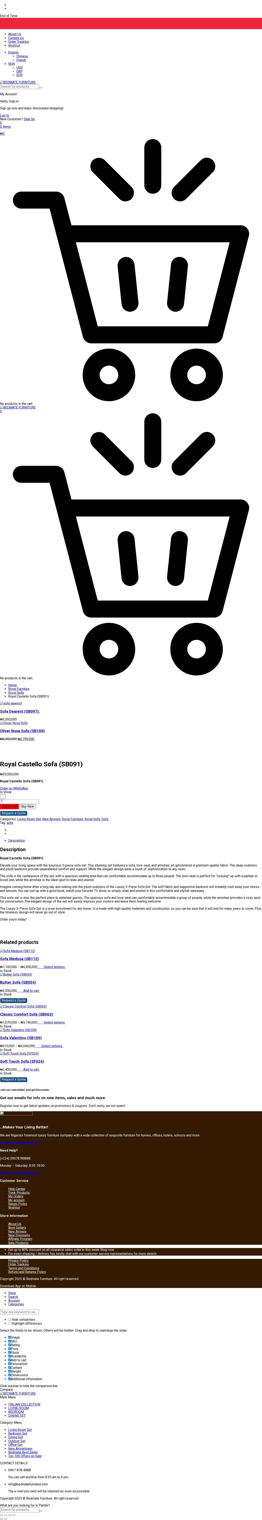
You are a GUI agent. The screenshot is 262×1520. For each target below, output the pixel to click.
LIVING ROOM (18, 1408)
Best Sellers (17, 1228)
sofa (10, 823)
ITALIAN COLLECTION (24, 1404)
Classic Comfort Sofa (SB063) (26, 1014)
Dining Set (15, 1437)
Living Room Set (29, 819)
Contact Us (16, 38)
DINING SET (17, 1416)
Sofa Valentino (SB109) (21, 1038)
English (13, 52)
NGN (11, 64)
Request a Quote (14, 813)
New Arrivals (51, 819)
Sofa (105, 819)
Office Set (15, 1445)
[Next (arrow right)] (5, 1519)
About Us (14, 34)
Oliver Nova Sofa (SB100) (22, 731)
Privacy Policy (18, 1261)
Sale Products (18, 1243)
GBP (19, 71)
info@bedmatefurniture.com (20, 1142)
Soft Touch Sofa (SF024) (22, 1061)
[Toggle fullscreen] (5, 1515)
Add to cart (9, 806)
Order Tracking (18, 42)
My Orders (15, 1196)
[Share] (9, 1515)
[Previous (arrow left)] (1, 1519)
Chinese (22, 56)
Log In (4, 115)
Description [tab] (16, 841)
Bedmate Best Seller (23, 1452)
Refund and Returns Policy (27, 1272)
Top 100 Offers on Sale (25, 1456)
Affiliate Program (20, 1239)
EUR (19, 75)
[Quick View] (42, 967)
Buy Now (27, 806)
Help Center (16, 1189)
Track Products (19, 1193)
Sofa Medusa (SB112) (19, 959)
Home (12, 685)
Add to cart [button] (31, 991)
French (21, 60)
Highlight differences (26, 1323)
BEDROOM (16, 1412)
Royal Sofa (16, 693)
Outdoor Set (16, 1441)
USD (19, 67)
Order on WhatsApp (14, 788)
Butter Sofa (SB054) (18, 982)
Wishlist (14, 46)
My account (16, 1200)
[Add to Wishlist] (3, 796)
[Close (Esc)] (14, 1515)
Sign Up (29, 119)
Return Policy (17, 1204)
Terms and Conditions (23, 1268)
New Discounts (19, 1235)
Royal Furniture (18, 689)
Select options (55, 967)
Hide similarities (23, 1320)
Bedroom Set (17, 1433)
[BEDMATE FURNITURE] (18, 82)
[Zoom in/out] (1, 1515)
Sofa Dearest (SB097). (20, 711)
